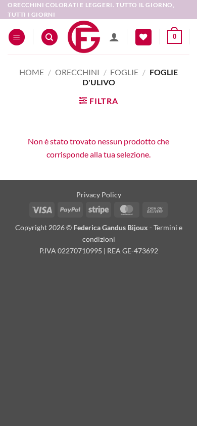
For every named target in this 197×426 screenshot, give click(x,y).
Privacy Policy (98, 194)
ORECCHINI (77, 72)
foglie (124, 72)
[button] (17, 37)
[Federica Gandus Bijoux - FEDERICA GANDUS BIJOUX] (84, 37)
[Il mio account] (114, 37)
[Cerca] (49, 37)
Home (31, 72)
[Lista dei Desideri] (143, 37)
